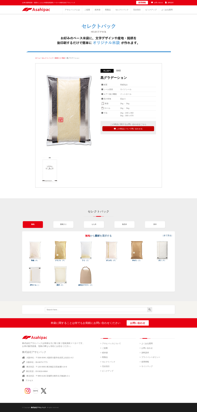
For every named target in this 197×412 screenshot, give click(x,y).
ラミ (85, 260)
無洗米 (124, 224)
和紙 (34, 260)
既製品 (105, 357)
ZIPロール (35, 285)
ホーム (37, 58)
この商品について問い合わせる (129, 129)
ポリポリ (111, 260)
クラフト (60, 260)
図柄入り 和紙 (60, 58)
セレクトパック (47, 58)
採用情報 (142, 2)
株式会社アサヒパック (38, 407)
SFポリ (136, 260)
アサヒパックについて (111, 343)
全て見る (167, 235)
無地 (32, 224)
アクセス (29, 380)
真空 (60, 285)
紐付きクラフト (85, 285)
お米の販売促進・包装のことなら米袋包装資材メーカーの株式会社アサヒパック (48, 2)
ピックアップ (107, 371)
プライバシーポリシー (150, 357)
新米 (155, 224)
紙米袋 (105, 353)
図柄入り (63, 224)
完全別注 (106, 366)
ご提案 (105, 348)
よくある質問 (147, 343)
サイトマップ (147, 366)
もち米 (94, 224)
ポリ (162, 260)
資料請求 (171, 2)
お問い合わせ (158, 2)
